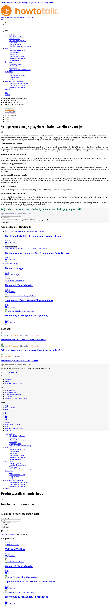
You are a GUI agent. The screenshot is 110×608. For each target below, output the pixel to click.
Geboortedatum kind (8, 522)
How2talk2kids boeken (17, 37)
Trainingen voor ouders (17, 56)
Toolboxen (13, 43)
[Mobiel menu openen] (6, 31)
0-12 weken (9, 108)
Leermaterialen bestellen (17, 85)
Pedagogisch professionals (14, 81)
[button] (6, 245)
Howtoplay (9, 62)
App (10, 74)
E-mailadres (5, 518)
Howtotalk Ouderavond (17, 58)
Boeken (7, 381)
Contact (7, 89)
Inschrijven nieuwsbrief (9, 372)
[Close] (2, 499)
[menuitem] (6, 93)
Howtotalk (8, 48)
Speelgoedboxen (15, 44)
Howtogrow (9, 72)
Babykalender (14, 77)
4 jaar (7, 121)
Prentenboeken (14, 39)
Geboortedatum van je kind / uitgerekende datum (17, 220)
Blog (11, 79)
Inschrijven (5, 222)
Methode (8, 379)
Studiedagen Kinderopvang (18, 83)
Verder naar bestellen (8, 534)
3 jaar (7, 119)
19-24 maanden (10, 115)
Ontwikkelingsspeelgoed (17, 41)
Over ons (8, 430)
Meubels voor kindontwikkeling (20, 46)
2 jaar (7, 117)
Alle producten (10, 35)
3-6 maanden (9, 110)
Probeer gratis (24, 17)
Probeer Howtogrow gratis (10, 17)
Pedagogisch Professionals (14, 383)
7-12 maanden (10, 112)
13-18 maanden (10, 114)
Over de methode (15, 60)
